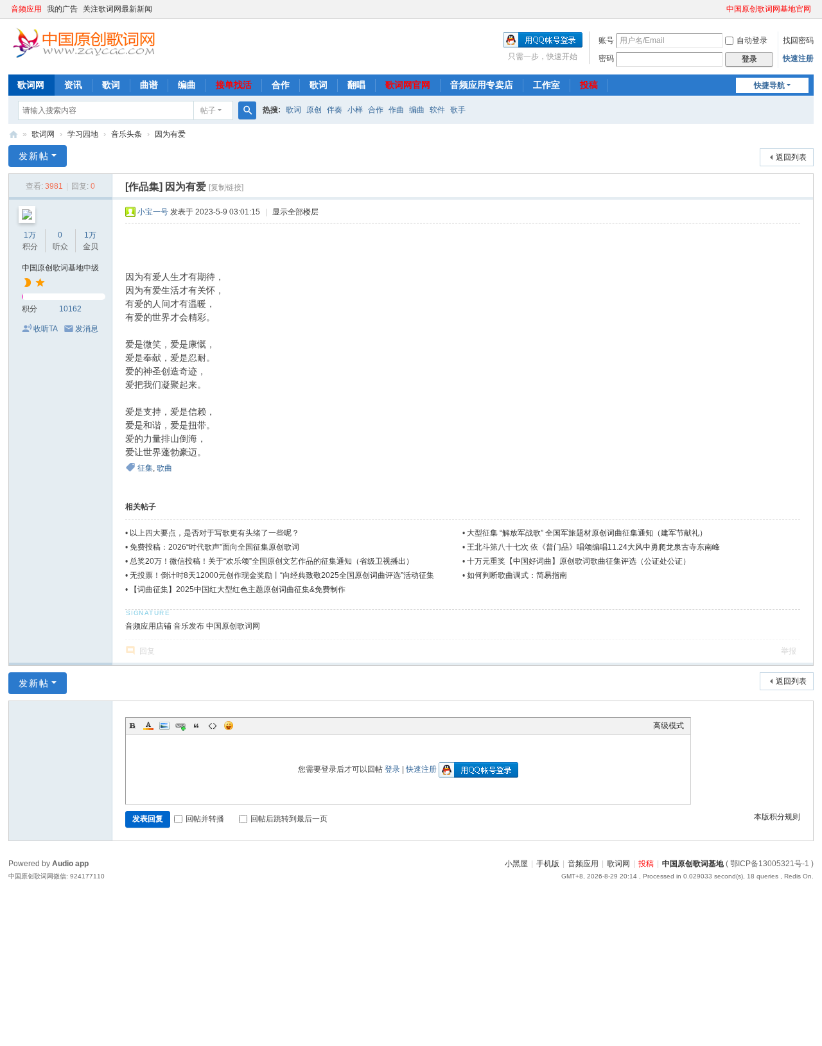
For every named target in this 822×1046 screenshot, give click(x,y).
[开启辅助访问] (720, 9)
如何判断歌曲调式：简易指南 (517, 575)
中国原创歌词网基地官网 (768, 8)
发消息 (86, 328)
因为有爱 (170, 134)
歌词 (111, 85)
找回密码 (798, 40)
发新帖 (34, 156)
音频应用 (26, 8)
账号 (606, 40)
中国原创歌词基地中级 (60, 267)
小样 (355, 109)
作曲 (396, 109)
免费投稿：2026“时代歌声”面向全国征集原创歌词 (214, 547)
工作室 (546, 85)
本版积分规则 (777, 816)
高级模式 (668, 725)
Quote (196, 725)
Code (212, 725)
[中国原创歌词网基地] (83, 41)
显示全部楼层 (295, 211)
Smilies (228, 725)
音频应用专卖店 (481, 85)
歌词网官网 (407, 85)
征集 (145, 468)
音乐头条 (126, 134)
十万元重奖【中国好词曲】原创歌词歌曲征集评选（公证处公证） (578, 561)
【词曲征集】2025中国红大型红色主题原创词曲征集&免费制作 (237, 589)
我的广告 (62, 8)
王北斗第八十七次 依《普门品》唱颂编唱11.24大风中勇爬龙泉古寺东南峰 (593, 547)
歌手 (458, 109)
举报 (788, 651)
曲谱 (149, 85)
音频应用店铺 (148, 626)
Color (148, 725)
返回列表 (791, 157)
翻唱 (356, 85)
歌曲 (164, 468)
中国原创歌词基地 (693, 863)
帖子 (208, 110)
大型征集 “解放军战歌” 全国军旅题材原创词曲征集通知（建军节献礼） (587, 532)
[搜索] (247, 110)
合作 (281, 85)
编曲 (187, 85)
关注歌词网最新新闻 (117, 8)
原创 (314, 109)
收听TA (45, 328)
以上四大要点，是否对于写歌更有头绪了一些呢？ (214, 532)
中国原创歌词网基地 (13, 134)
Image (164, 725)
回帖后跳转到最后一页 (289, 818)
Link (180, 725)
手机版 (547, 863)
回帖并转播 (205, 818)
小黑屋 (516, 863)
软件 (437, 109)
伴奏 (334, 109)
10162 (70, 308)
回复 (147, 651)
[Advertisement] (385, 978)
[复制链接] (226, 187)
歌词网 (30, 85)
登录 (392, 769)
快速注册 (798, 58)
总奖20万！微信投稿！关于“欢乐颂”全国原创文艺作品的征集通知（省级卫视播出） (272, 561)
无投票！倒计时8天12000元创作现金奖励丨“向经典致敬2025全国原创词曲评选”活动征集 (282, 575)
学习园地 (82, 134)
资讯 (73, 85)
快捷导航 (769, 85)
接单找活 (234, 85)
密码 (606, 58)
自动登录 (752, 40)
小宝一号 (152, 211)
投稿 (589, 85)
